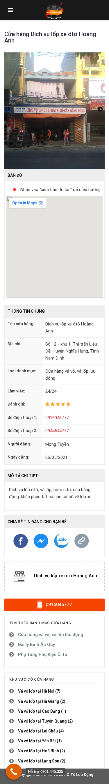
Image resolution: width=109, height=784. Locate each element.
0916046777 (57, 417)
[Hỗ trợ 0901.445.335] (14, 772)
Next (100, 111)
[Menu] (10, 10)
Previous (7, 111)
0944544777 (57, 430)
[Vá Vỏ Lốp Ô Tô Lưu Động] (54, 10)
